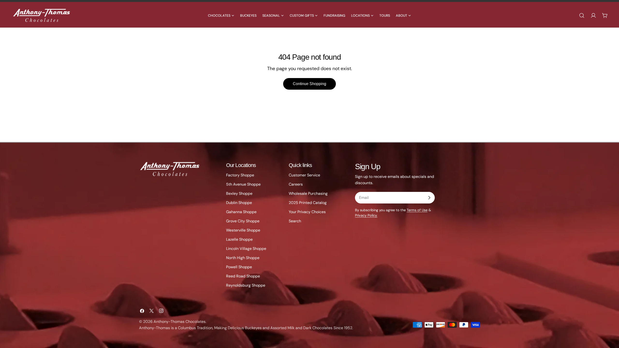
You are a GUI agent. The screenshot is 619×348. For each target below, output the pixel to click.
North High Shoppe (242, 257)
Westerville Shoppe (243, 230)
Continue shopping (309, 84)
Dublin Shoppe (239, 202)
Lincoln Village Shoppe (246, 248)
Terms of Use (417, 210)
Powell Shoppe (239, 266)
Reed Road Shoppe (243, 276)
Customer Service (304, 175)
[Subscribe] (429, 198)
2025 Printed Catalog (308, 202)
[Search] (582, 15)
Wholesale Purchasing (308, 193)
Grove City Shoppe (242, 221)
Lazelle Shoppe (239, 239)
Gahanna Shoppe (241, 211)
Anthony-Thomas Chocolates (180, 321)
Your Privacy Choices (307, 211)
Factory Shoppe (240, 175)
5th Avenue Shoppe (243, 184)
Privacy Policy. (366, 215)
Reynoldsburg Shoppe (245, 285)
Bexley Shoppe (239, 193)
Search (295, 221)
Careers (296, 184)
